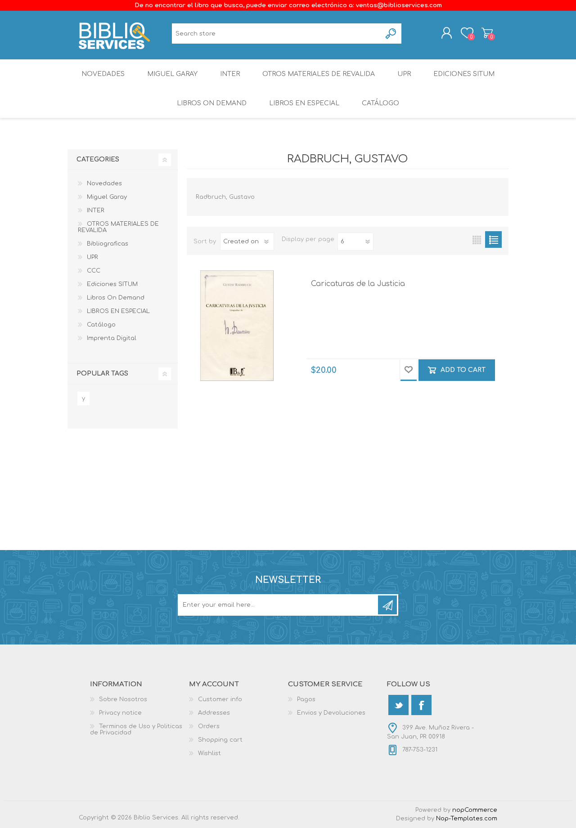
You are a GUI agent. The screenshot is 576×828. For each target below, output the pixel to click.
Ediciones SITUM (464, 74)
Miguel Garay (172, 74)
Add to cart (463, 370)
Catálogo (380, 103)
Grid (476, 239)
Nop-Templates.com (466, 818)
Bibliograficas (107, 244)
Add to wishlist (408, 370)
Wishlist (209, 753)
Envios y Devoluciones (331, 713)
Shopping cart (487, 33)
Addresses (214, 713)
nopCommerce (474, 810)
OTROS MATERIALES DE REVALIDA (318, 74)
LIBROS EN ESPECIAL (304, 103)
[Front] (237, 325)
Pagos (306, 699)
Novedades (103, 74)
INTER (230, 74)
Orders (209, 726)
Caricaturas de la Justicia (358, 284)
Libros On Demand (212, 103)
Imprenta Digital (111, 338)
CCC (93, 271)
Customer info (220, 699)
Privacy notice (120, 713)
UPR (404, 74)
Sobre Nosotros (123, 699)
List (493, 239)
